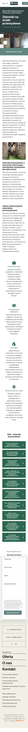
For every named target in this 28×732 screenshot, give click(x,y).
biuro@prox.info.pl (15, 629)
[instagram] (16, 644)
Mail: (8, 629)
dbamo (6, 721)
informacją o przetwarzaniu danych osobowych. (13, 607)
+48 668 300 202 (16, 637)
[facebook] (12, 644)
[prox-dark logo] (14, 2)
